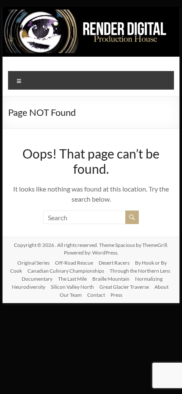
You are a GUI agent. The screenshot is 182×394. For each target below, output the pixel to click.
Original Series (33, 263)
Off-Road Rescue (74, 263)
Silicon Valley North (72, 287)
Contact (96, 295)
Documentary (37, 279)
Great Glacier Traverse (124, 287)
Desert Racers (114, 263)
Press (116, 295)
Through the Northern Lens (140, 271)
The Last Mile (72, 279)
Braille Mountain (111, 279)
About (161, 287)
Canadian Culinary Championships (66, 271)
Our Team (71, 295)
